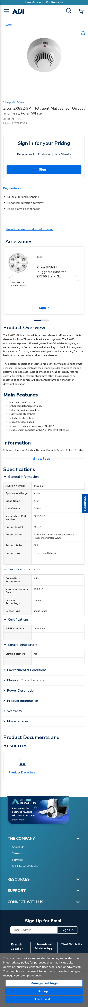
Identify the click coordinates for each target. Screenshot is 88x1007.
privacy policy (19, 963)
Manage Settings (44, 983)
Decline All (44, 999)
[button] (85, 503)
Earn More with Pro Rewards (44, 2)
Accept (44, 991)
